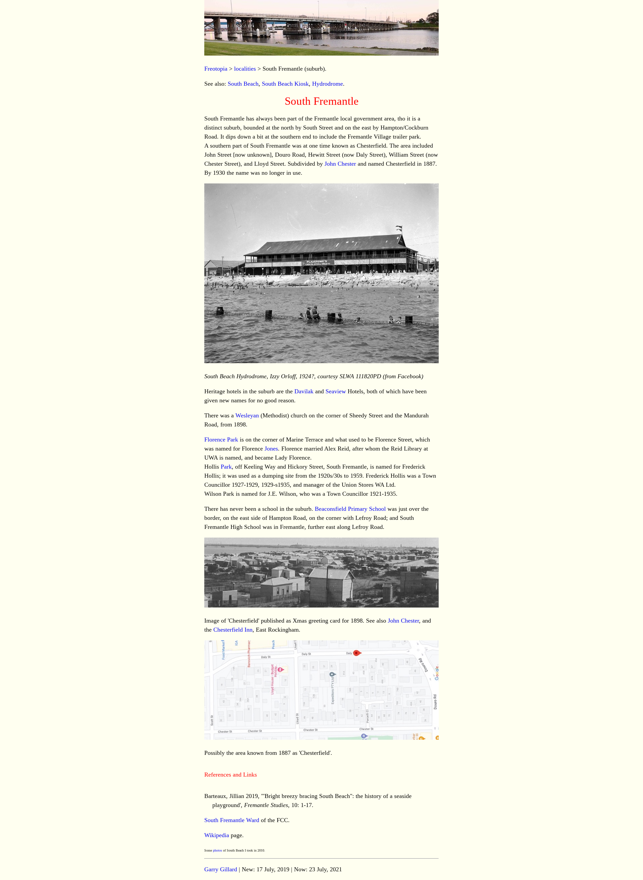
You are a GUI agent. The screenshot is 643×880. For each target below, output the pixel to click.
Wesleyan (247, 415)
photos (217, 850)
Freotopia (215, 68)
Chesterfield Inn (233, 629)
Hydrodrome (327, 83)
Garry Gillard (220, 869)
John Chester (340, 163)
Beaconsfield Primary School (350, 508)
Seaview (336, 391)
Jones (271, 448)
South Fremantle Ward (231, 820)
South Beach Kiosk (285, 83)
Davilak (303, 391)
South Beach (243, 83)
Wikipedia (216, 835)
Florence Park (221, 439)
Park (226, 466)
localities (245, 68)
